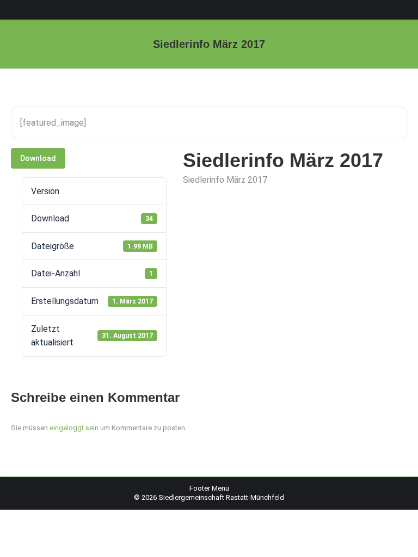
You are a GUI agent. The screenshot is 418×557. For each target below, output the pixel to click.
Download (38, 158)
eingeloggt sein (74, 428)
